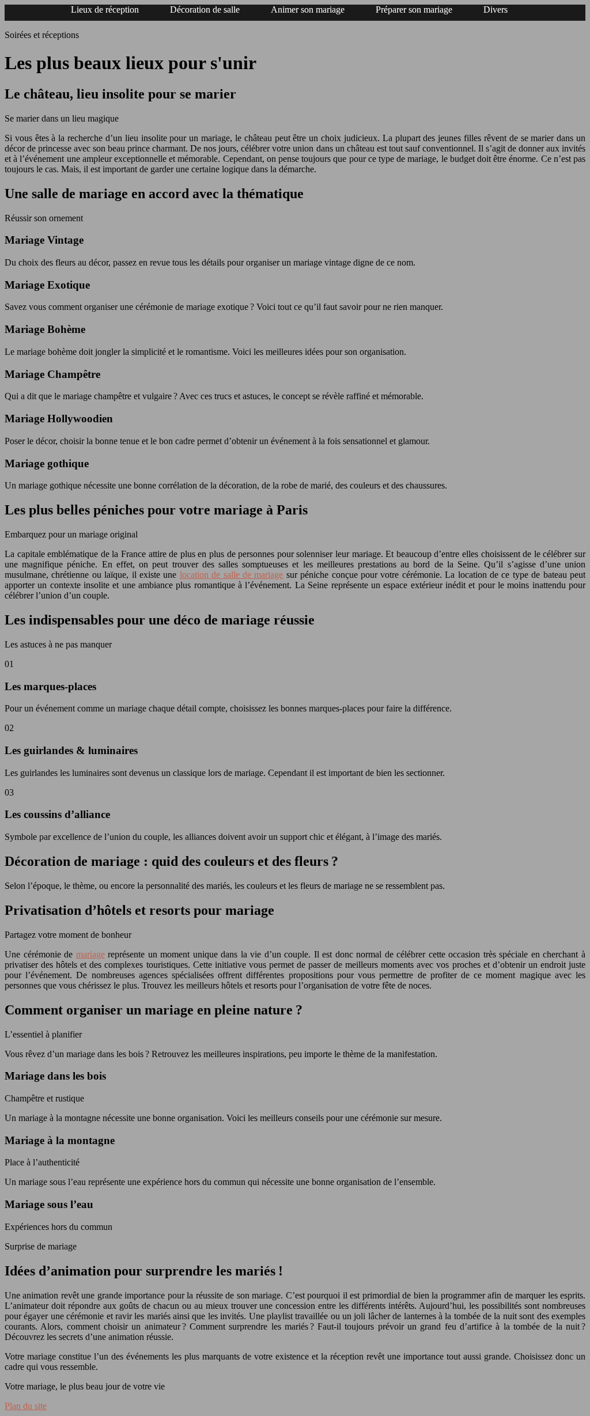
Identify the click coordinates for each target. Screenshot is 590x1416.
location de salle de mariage (231, 575)
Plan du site (26, 1406)
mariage (90, 954)
